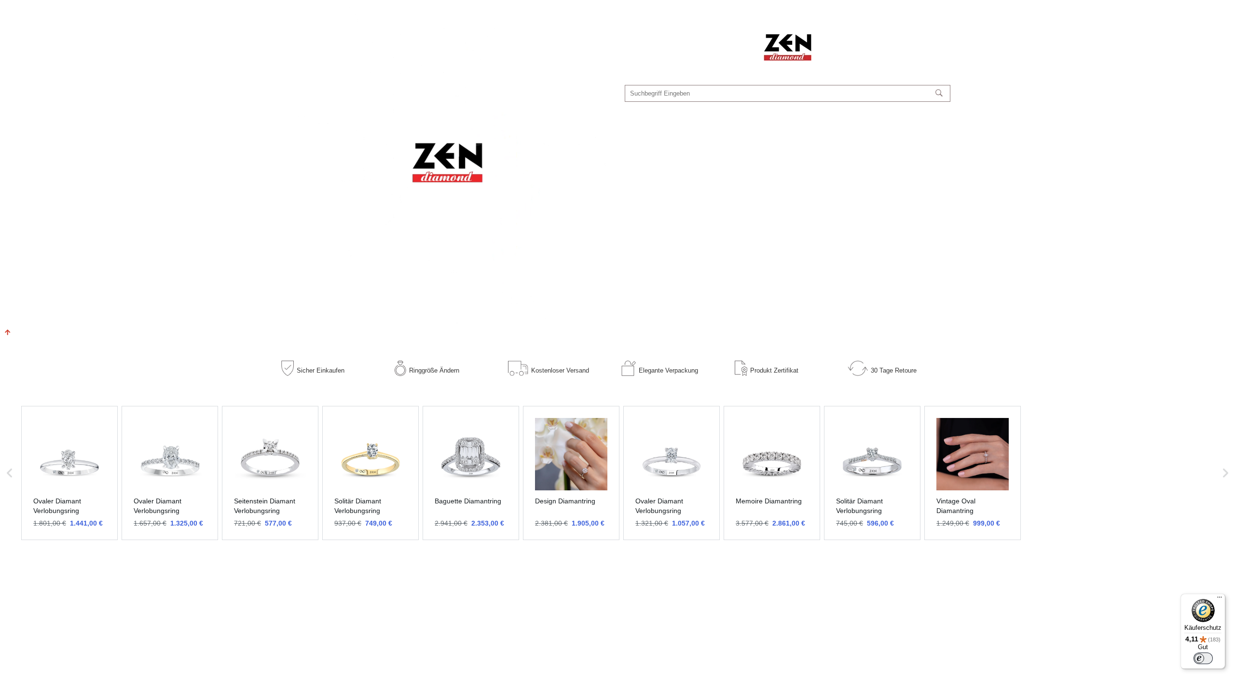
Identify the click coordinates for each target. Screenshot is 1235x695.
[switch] (1203, 658)
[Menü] (1219, 599)
